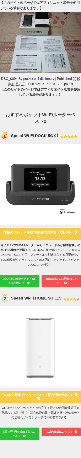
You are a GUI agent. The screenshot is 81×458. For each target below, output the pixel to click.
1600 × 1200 (54, 84)
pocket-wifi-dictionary (38, 78)
